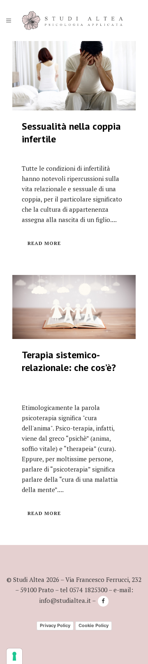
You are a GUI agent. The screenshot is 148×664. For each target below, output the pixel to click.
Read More (44, 243)
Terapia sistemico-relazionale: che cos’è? (69, 361)
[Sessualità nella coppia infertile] (74, 75)
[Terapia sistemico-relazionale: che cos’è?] (74, 307)
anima (100, 438)
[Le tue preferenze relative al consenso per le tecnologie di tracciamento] (14, 656)
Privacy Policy (55, 625)
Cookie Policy (94, 625)
